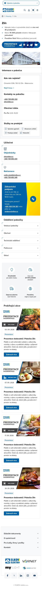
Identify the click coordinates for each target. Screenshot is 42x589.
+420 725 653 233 (10, 159)
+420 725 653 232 (10, 99)
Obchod (7, 233)
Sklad (6, 255)
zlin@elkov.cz (8, 102)
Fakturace (8, 248)
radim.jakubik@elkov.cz (12, 175)
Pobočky (8, 16)
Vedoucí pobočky (11, 225)
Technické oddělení (12, 240)
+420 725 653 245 (10, 177)
